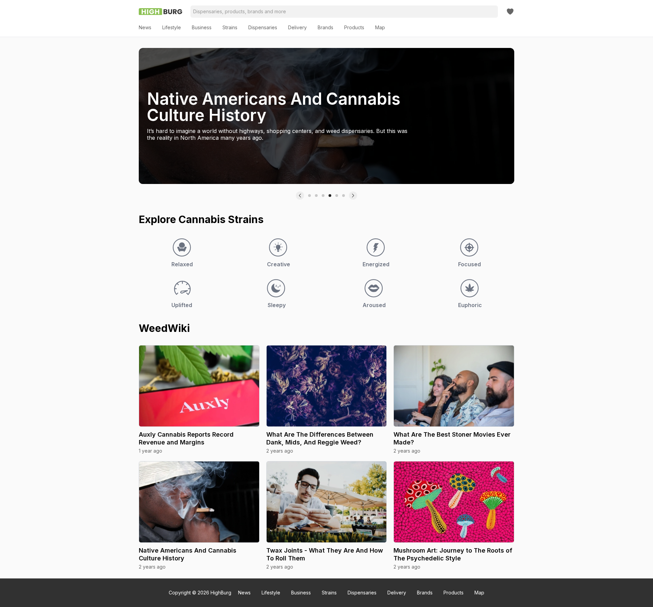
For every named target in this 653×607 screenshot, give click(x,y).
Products (453, 592)
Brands (425, 592)
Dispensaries (362, 592)
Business (301, 592)
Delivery (396, 592)
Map (479, 592)
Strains (329, 592)
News (244, 592)
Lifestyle (271, 592)
